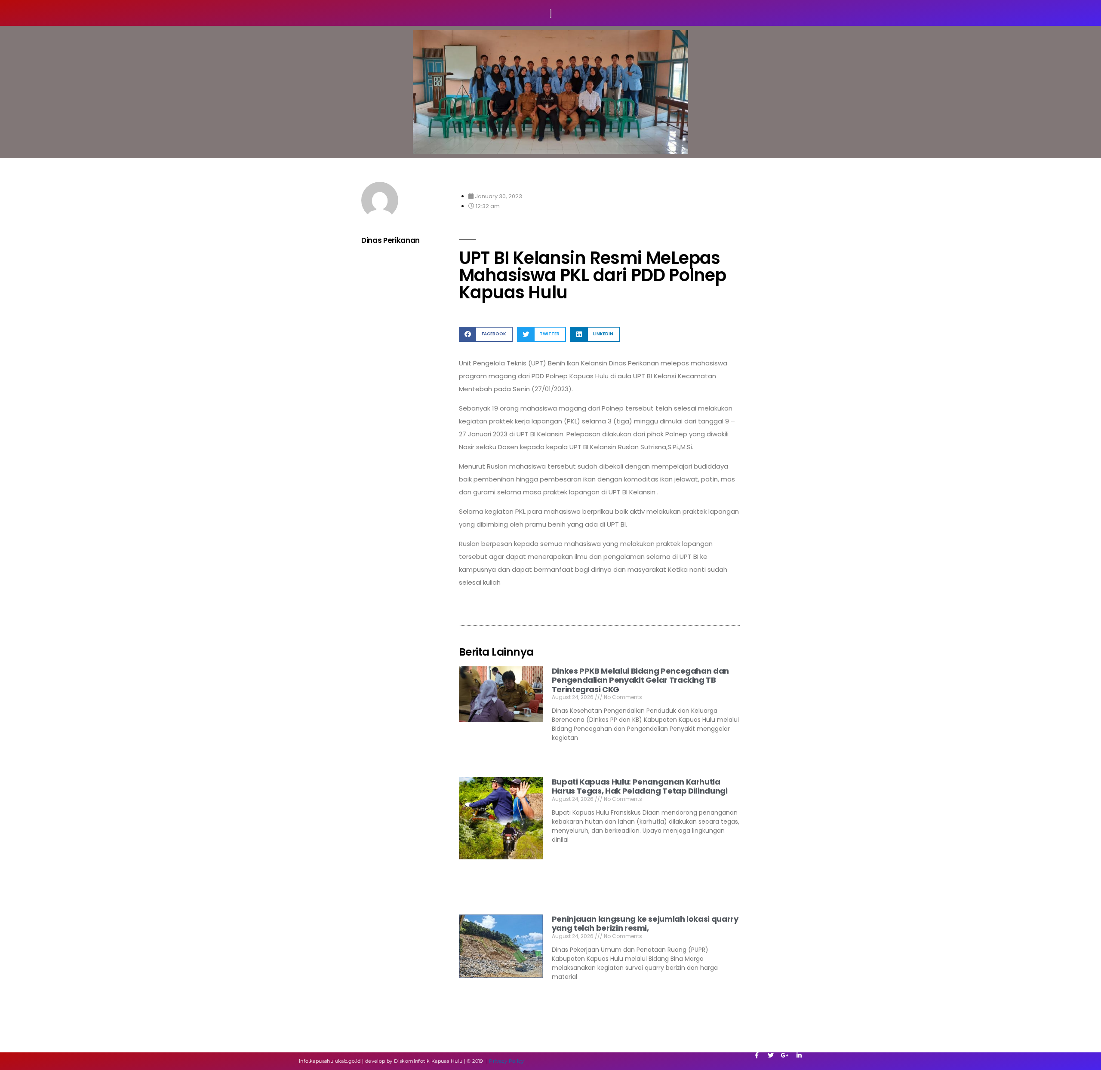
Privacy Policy (506, 1061)
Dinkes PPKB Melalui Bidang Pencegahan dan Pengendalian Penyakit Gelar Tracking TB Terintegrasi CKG (640, 680)
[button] (486, 334)
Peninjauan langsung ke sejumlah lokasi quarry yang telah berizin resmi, (645, 924)
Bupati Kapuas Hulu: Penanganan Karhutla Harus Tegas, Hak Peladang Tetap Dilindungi (640, 786)
